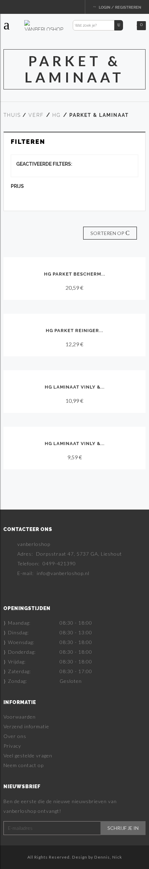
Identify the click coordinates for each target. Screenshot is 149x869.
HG (56, 115)
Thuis (12, 115)
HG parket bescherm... (74, 274)
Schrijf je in (123, 828)
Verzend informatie (26, 726)
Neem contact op (23, 765)
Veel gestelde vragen (27, 755)
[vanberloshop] (44, 25)
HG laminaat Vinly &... (75, 387)
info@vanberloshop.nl (63, 573)
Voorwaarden (19, 717)
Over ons (14, 736)
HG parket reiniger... (74, 330)
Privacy (12, 746)
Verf (36, 115)
